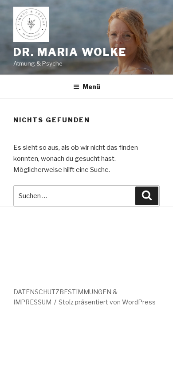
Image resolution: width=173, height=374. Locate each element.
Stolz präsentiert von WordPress (107, 302)
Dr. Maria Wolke (69, 52)
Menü (91, 86)
